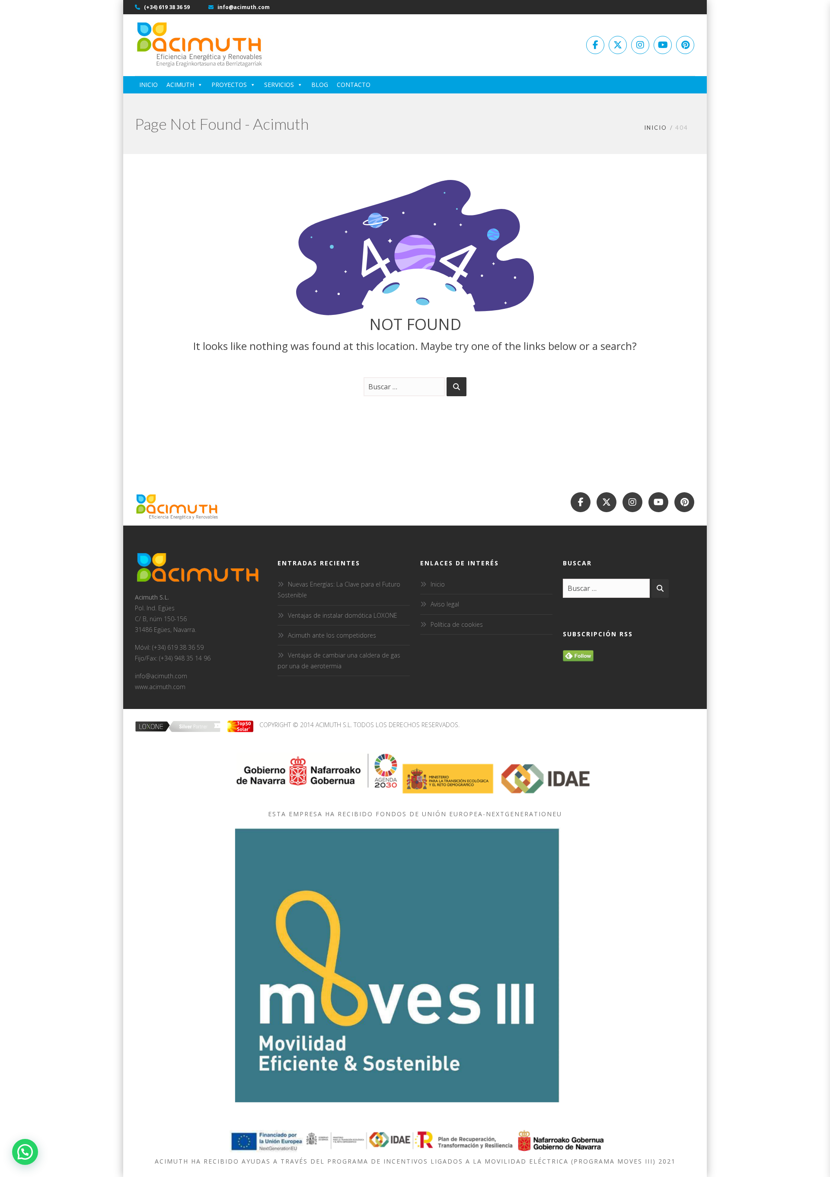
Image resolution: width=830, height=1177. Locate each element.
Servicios (279, 84)
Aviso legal (445, 604)
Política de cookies (457, 624)
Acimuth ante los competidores (332, 635)
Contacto (353, 84)
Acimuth (180, 84)
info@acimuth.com (243, 7)
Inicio (148, 84)
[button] (25, 1152)
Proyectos (229, 84)
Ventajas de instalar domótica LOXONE (342, 615)
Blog (319, 84)
